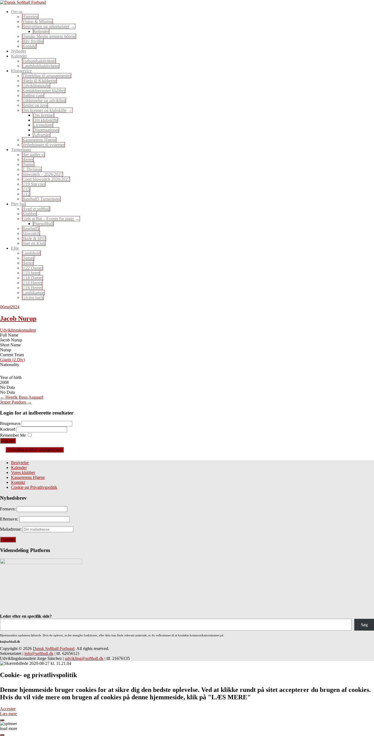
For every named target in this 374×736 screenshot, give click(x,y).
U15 (26, 189)
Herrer (27, 159)
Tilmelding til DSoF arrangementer (35, 450)
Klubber (29, 213)
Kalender (19, 467)
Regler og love (35, 105)
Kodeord (8, 429)
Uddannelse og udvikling (44, 100)
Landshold (31, 253)
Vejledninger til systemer (43, 144)
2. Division (31, 169)
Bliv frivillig (32, 41)
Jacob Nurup (18, 318)
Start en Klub (33, 243)
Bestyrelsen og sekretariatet (45, 26)
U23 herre (31, 273)
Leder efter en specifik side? (26, 616)
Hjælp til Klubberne (39, 80)
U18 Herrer (32, 282)
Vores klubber (23, 472)
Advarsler (41, 135)
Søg (364, 624)
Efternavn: (9, 519)
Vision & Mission (37, 21)
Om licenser (43, 115)
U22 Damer (32, 268)
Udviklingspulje (36, 85)
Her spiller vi (33, 154)
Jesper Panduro (16, 402)
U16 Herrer (32, 287)
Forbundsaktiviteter (39, 61)
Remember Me (13, 435)
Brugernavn (11, 423)
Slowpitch (31, 233)
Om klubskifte (45, 120)
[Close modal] (2, 720)
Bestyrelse (20, 462)
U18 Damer (32, 277)
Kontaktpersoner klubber (43, 90)
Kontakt (29, 46)
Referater (41, 31)
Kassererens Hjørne (39, 139)
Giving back (33, 297)
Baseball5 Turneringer (41, 199)
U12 (26, 194)
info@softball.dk (38, 653)
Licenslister (43, 125)
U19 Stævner (33, 184)
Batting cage (33, 95)
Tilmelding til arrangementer (46, 75)
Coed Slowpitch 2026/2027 (46, 179)
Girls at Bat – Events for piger (48, 218)
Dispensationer (46, 130)
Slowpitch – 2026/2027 (42, 174)
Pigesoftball (43, 223)
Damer (28, 164)
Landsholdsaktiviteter (40, 66)
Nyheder (18, 51)
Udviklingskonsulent (18, 330)
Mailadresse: (11, 529)
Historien (30, 16)
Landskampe (33, 292)
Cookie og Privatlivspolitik (34, 487)
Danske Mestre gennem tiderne (49, 36)
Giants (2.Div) (12, 359)
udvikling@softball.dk (84, 658)
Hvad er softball (36, 208)
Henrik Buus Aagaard (21, 397)
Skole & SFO (34, 238)
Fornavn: (8, 509)
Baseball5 (30, 228)
